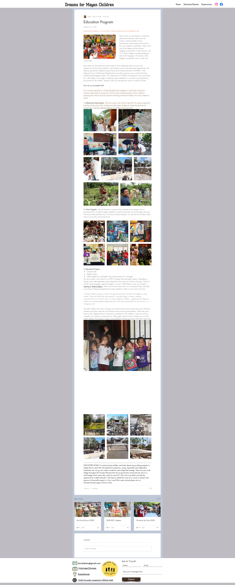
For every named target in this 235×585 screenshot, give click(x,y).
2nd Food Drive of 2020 (85, 520)
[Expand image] (100, 120)
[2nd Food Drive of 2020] (87, 509)
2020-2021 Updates (113, 520)
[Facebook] (221, 4)
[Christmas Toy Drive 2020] (147, 509)
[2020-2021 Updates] (117, 509)
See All (159, 499)
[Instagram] (216, 4)
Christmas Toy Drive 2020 (145, 520)
